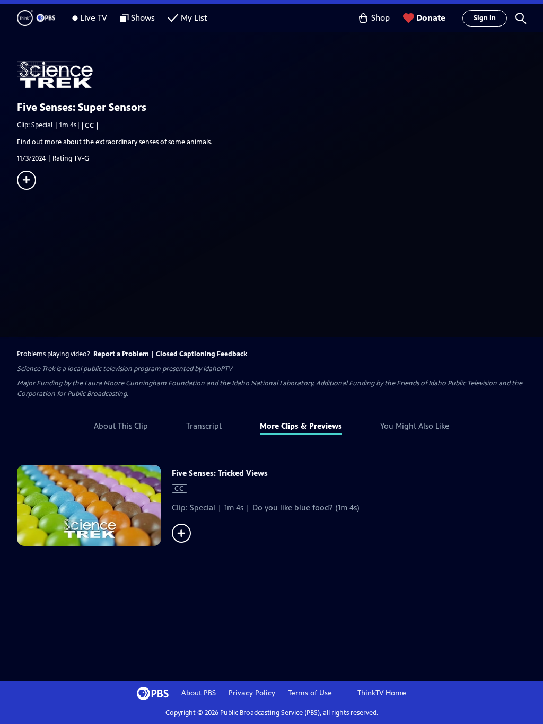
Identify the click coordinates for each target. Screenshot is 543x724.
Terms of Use (310, 692)
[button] (521, 18)
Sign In (485, 18)
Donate (430, 18)
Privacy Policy (252, 692)
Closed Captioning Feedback (201, 354)
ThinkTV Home (381, 692)
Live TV (93, 18)
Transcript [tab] (204, 426)
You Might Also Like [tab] (414, 426)
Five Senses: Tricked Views (220, 473)
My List (194, 18)
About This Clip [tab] (121, 426)
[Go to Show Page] (280, 74)
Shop (380, 18)
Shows (143, 18)
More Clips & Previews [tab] (301, 426)
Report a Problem (121, 354)
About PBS (198, 692)
